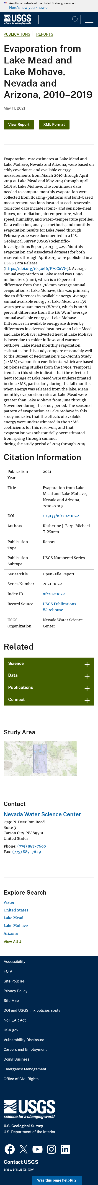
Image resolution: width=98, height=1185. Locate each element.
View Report (19, 124)
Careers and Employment (25, 1050)
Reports (44, 34)
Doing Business (16, 1059)
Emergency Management (25, 1069)
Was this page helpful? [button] (57, 1180)
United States (16, 910)
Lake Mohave (16, 925)
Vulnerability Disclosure (24, 1040)
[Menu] (89, 20)
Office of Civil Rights (21, 1079)
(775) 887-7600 (31, 846)
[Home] (17, 23)
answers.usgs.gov (19, 1169)
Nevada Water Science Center (42, 814)
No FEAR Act (15, 1020)
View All (11, 942)
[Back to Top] (81, 1168)
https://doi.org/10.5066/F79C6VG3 (37, 268)
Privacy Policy (16, 991)
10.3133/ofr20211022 (61, 516)
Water (9, 902)
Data (13, 675)
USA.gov (11, 1030)
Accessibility (15, 962)
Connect (16, 699)
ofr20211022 (54, 594)
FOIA (8, 971)
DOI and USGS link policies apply (32, 1011)
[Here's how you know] (49, 6)
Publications (17, 34)
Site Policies (14, 981)
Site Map (11, 1001)
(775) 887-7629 (26, 851)
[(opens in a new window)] (10, 1148)
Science (16, 663)
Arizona (11, 933)
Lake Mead (13, 918)
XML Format (54, 124)
